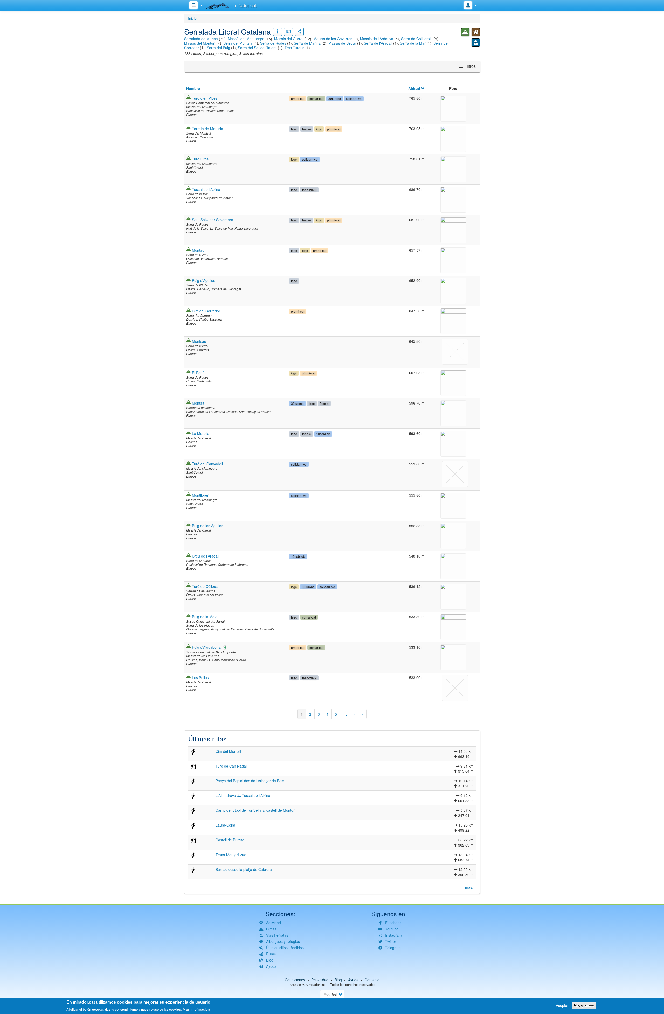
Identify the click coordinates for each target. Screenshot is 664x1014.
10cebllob (323, 434)
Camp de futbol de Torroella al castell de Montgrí (256, 810)
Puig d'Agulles (203, 280)
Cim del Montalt (228, 751)
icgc (319, 129)
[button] (453, 107)
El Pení (198, 372)
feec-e (306, 129)
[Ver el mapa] (288, 32)
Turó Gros (200, 159)
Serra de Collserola (417, 38)
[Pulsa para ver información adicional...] (277, 32)
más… (470, 887)
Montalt (198, 403)
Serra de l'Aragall (378, 43)
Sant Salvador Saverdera (212, 219)
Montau (198, 250)
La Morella (200, 433)
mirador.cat (317, 984)
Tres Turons (294, 47)
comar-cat (316, 98)
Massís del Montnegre (246, 38)
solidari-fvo (354, 98)
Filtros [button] (469, 66)
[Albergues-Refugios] (476, 32)
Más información (196, 1008)
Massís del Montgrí (200, 43)
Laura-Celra (225, 825)
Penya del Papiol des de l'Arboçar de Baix (250, 780)
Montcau (199, 341)
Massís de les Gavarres (332, 38)
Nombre (193, 88)
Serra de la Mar (413, 43)
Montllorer (200, 495)
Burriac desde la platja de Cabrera (244, 869)
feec (294, 129)
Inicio (192, 18)
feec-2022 (309, 189)
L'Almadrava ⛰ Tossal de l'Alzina (243, 795)
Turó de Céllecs (205, 586)
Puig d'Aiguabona (206, 647)
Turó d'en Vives (204, 98)
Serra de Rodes (273, 43)
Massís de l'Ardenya (376, 38)
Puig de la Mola (204, 616)
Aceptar (562, 1005)
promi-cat (297, 98)
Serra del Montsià (237, 43)
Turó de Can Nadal (231, 766)
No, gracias (584, 1005)
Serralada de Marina (201, 38)
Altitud (414, 88)
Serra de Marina (307, 43)
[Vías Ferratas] (476, 42)
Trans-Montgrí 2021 (232, 854)
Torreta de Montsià (207, 128)
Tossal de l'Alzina (206, 189)
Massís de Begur (342, 43)
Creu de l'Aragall (205, 556)
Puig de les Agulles (207, 525)
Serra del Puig (218, 47)
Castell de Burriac (230, 839)
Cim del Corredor (206, 310)
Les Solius (200, 677)
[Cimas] (465, 32)
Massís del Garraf (288, 38)
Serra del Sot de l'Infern (257, 47)
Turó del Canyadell (207, 463)
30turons (334, 98)
